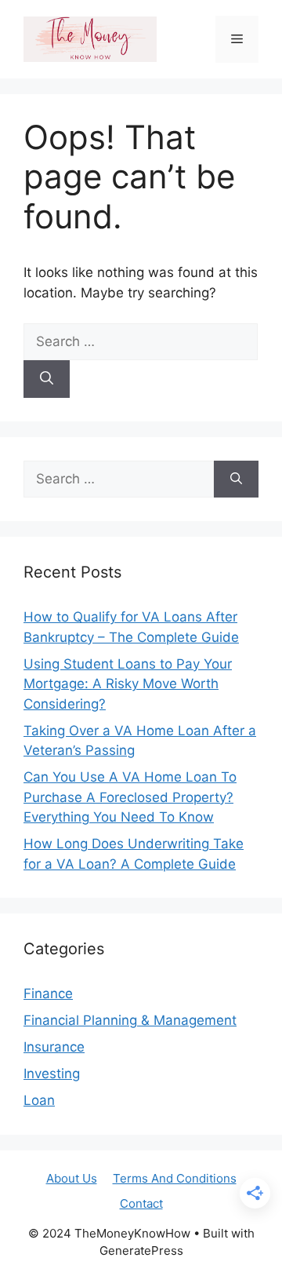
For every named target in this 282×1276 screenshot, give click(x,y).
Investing (52, 1073)
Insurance (54, 1047)
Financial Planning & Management (130, 1020)
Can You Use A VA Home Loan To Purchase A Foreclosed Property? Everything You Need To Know (130, 797)
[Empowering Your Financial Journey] (90, 38)
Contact (141, 1203)
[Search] (47, 379)
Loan (39, 1100)
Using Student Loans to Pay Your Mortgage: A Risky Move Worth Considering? (128, 684)
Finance (48, 993)
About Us (71, 1178)
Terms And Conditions (175, 1178)
